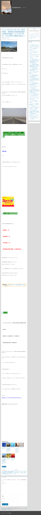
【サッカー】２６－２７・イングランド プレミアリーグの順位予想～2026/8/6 (34, 97)
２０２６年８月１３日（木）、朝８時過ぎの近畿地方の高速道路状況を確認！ (34, 68)
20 (32, 36)
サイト (3, 501)
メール (3, 498)
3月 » (31, 38)
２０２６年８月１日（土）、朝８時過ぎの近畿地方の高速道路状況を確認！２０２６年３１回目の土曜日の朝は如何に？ (8, 449)
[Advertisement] (20, 21)
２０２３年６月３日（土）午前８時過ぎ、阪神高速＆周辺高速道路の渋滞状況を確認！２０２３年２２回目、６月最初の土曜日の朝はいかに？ (4, 461)
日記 (5, 466)
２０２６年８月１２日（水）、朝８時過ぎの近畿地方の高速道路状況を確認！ (34, 75)
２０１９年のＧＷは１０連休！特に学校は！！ (4, 448)
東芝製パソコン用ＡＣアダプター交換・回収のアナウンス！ (13, 459)
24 (38, 36)
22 (35, 36)
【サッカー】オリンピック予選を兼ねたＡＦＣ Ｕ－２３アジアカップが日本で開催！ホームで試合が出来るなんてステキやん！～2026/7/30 (34, 116)
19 (31, 36)
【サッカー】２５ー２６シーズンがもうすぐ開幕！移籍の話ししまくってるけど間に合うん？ (34, 94)
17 (38, 34)
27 (32, 37)
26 (31, 37)
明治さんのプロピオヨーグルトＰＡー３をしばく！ (8, 459)
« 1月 (30, 38)
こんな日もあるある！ (22, 447)
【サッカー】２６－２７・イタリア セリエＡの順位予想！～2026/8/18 (34, 52)
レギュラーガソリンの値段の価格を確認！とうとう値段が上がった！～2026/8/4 (34, 104)
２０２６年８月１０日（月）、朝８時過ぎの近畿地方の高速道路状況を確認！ (34, 83)
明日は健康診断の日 (13, 447)
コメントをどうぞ (15, 39)
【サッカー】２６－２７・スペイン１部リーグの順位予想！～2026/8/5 (34, 101)
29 (35, 37)
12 (31, 34)
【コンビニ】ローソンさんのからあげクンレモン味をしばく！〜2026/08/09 (34, 86)
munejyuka (9, 39)
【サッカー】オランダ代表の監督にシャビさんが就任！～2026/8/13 (34, 72)
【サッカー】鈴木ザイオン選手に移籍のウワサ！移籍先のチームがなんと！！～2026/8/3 (34, 107)
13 (32, 34)
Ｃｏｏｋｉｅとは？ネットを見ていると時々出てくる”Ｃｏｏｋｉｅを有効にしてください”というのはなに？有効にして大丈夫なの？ (17, 450)
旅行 (3, 466)
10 (38, 33)
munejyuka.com (16, 7)
